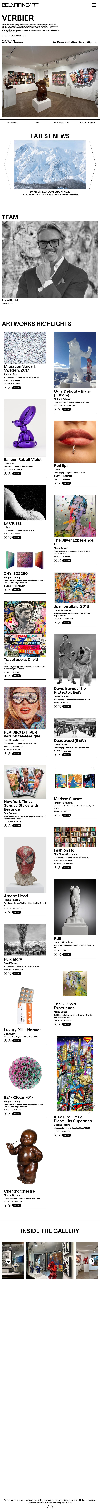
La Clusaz (13, 523)
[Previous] (7, 1260)
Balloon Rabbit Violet (23, 460)
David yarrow (60, 745)
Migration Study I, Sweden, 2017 (20, 368)
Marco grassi (61, 548)
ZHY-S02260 (16, 574)
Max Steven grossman (65, 854)
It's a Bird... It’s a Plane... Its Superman (73, 1119)
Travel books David (21, 660)
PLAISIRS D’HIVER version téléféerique (22, 734)
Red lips (61, 466)
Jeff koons (9, 464)
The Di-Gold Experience (65, 1006)
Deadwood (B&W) (70, 741)
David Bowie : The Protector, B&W (70, 690)
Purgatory (13, 959)
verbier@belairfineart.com (12, 42)
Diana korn (9, 1034)
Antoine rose (11, 374)
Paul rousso (10, 813)
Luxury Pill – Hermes (22, 1030)
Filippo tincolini (12, 900)
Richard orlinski (62, 399)
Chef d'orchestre (19, 1191)
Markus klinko (61, 696)
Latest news (12, 122)
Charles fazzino (62, 1125)
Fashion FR (64, 850)
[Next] (92, 164)
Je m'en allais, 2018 (71, 606)
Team (37, 122)
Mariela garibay (12, 1195)
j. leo (57, 470)
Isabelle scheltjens (63, 942)
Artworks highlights (62, 122)
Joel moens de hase (14, 740)
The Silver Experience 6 (74, 542)
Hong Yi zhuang (12, 578)
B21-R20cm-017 (19, 1098)
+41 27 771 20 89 (8, 40)
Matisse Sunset (68, 799)
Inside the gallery (87, 122)
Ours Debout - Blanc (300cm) (72, 393)
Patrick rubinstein (63, 803)
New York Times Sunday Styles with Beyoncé (21, 805)
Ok (50, 1507)
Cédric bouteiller (62, 610)
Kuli (57, 938)
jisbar (7, 664)
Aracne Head (16, 896)
